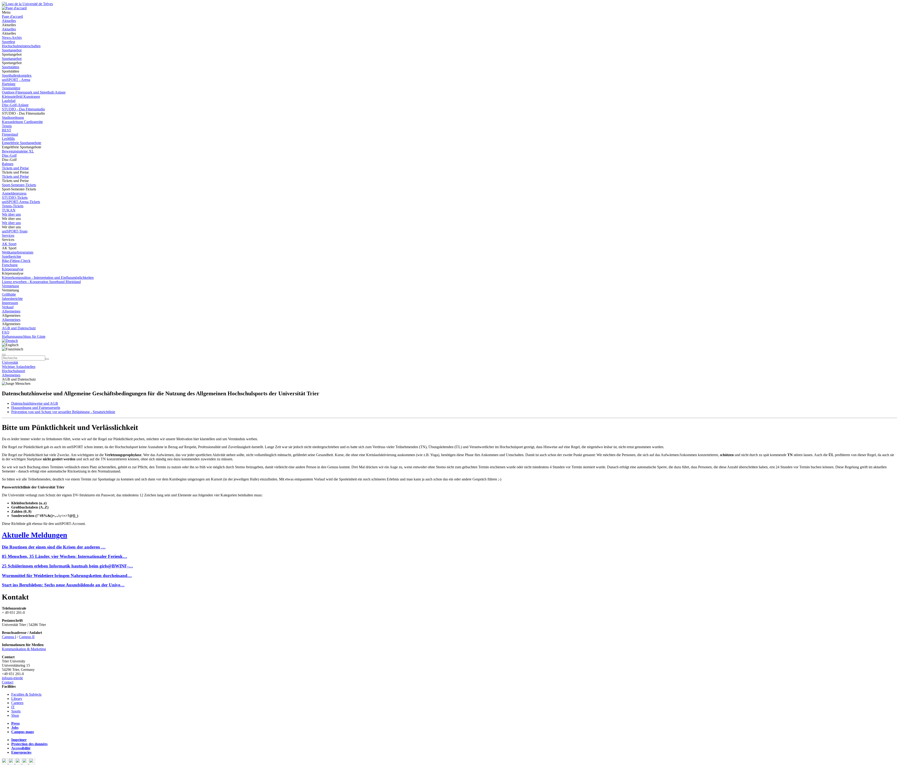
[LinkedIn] (32, 763)
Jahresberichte (12, 299)
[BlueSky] (12, 763)
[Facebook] (5, 763)
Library (16, 699)
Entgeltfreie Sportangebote (21, 143)
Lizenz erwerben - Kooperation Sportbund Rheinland (41, 282)
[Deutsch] (10, 341)
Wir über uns (11, 214)
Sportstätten (10, 67)
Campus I (9, 637)
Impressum (10, 303)
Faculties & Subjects (26, 694)
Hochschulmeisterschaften (21, 46)
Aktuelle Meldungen (34, 535)
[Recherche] (47, 359)
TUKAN (8, 210)
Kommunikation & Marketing (24, 649)
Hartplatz (8, 84)
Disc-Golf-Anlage (15, 105)
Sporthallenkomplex (17, 75)
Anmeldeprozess (14, 193)
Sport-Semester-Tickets (19, 185)
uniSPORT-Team (14, 231)
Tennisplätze (11, 88)
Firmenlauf (10, 134)
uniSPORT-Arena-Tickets (21, 202)
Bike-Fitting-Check (16, 261)
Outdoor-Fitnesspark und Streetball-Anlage (34, 92)
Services (8, 235)
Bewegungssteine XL (18, 151)
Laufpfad (8, 101)
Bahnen (7, 164)
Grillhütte (9, 294)
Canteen (17, 703)
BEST (6, 130)
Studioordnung (13, 118)
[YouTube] (18, 763)
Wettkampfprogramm (17, 252)
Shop (15, 715)
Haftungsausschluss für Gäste (23, 336)
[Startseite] (27, 4)
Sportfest (8, 42)
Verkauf (8, 307)
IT (13, 707)
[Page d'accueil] (14, 8)
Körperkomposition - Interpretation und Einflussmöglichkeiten (48, 278)
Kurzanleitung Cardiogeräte (22, 122)
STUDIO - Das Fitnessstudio (23, 109)
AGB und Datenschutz (19, 328)
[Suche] (4, 354)
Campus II (26, 637)
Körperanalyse (12, 269)
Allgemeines (11, 311)
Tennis (7, 126)
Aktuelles (9, 21)
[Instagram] (25, 763)
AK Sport (9, 244)
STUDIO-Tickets (15, 198)
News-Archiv (12, 38)
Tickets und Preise (15, 168)
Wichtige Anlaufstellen (18, 367)
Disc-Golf (9, 155)
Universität (10, 362)
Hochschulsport (13, 371)
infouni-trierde (12, 678)
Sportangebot (12, 50)
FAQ (5, 332)
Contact (7, 682)
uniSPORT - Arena (16, 80)
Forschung (10, 265)
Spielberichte (11, 256)
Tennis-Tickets (12, 206)
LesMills (8, 139)
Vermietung (10, 286)
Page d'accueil (12, 16)
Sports (16, 711)
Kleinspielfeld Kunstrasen (21, 96)
